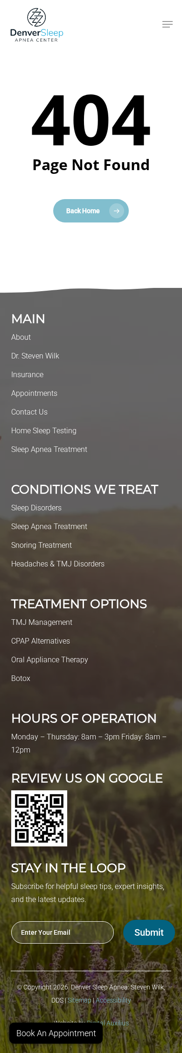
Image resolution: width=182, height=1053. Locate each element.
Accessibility (113, 1000)
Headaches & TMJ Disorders (58, 563)
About (21, 337)
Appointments (34, 393)
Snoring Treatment (41, 545)
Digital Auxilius (108, 1023)
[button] (167, 24)
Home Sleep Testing (44, 430)
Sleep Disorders (36, 507)
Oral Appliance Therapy (49, 659)
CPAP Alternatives (40, 641)
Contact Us (29, 412)
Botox (20, 678)
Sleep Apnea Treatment (49, 449)
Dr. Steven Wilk (35, 355)
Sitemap (80, 1000)
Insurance (27, 374)
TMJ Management (41, 622)
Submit (149, 932)
